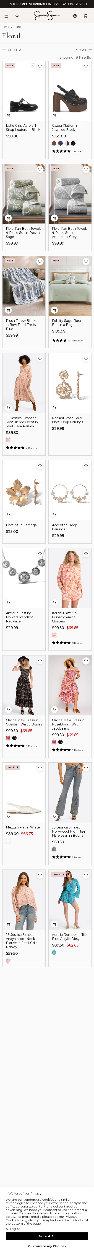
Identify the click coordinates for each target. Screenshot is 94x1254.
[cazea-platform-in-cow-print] (67, 143)
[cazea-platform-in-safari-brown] (54, 143)
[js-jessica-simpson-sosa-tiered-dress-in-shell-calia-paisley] (8, 440)
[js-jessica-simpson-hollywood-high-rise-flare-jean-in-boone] (54, 849)
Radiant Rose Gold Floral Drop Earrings (67, 420)
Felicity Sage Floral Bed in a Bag (66, 323)
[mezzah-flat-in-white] (8, 841)
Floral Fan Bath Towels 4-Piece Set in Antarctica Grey (69, 233)
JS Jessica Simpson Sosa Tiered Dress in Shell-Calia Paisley (22, 422)
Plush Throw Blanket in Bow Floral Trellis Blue (22, 325)
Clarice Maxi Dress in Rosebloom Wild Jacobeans (68, 724)
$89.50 (12, 433)
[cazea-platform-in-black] (73, 143)
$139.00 (59, 136)
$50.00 (12, 136)
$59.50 (12, 953)
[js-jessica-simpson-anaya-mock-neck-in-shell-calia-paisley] (8, 960)
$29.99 (58, 428)
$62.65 (72, 945)
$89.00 (12, 834)
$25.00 (12, 531)
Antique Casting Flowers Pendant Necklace (19, 617)
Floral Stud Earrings (21, 525)
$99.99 (12, 243)
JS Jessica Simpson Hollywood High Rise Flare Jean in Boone (68, 831)
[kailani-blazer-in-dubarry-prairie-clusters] (54, 635)
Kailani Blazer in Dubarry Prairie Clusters (64, 617)
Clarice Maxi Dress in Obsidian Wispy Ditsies (24, 722)
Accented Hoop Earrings (64, 527)
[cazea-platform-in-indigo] (60, 143)
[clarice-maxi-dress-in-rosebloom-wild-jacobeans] (8, 738)
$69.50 (58, 842)
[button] (40, 66)
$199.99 (58, 331)
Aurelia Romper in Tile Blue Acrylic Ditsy (69, 937)
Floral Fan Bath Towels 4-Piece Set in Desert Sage (23, 233)
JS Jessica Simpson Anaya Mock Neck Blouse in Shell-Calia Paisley (21, 941)
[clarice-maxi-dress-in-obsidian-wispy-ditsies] (14, 738)
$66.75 (27, 834)
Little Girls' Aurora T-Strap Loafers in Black (23, 128)
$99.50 (58, 628)
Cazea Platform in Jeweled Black (66, 128)
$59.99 (12, 335)
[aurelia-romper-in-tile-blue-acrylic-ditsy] (54, 952)
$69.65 (72, 628)
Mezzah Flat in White (23, 827)
